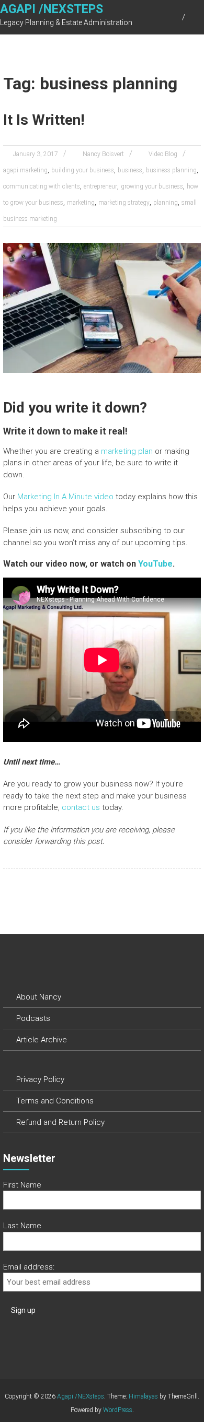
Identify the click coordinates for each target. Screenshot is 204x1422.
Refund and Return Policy (60, 1122)
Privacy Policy (40, 1079)
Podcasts (33, 1018)
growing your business (152, 186)
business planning (171, 170)
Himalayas (143, 1396)
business (130, 170)
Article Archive (41, 1039)
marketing (81, 202)
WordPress (117, 1410)
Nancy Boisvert (103, 154)
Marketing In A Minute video (65, 496)
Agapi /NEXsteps (51, 9)
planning (165, 202)
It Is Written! (43, 119)
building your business (82, 170)
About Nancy (38, 997)
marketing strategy (124, 202)
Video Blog (163, 154)
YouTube (155, 564)
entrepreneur (100, 186)
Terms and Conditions (55, 1101)
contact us (81, 807)
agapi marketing (25, 170)
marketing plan (127, 451)
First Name (22, 1185)
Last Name (22, 1225)
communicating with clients (41, 186)
